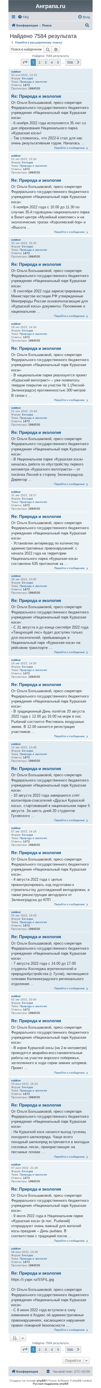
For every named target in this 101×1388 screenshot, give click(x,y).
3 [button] (46, 62)
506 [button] (70, 62)
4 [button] (52, 62)
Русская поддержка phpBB (50, 1383)
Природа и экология (33, 81)
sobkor (16, 71)
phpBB (41, 1380)
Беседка (27, 78)
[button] (25, 62)
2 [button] (39, 62)
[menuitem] (23, 17)
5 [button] (58, 62)
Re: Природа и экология (36, 96)
